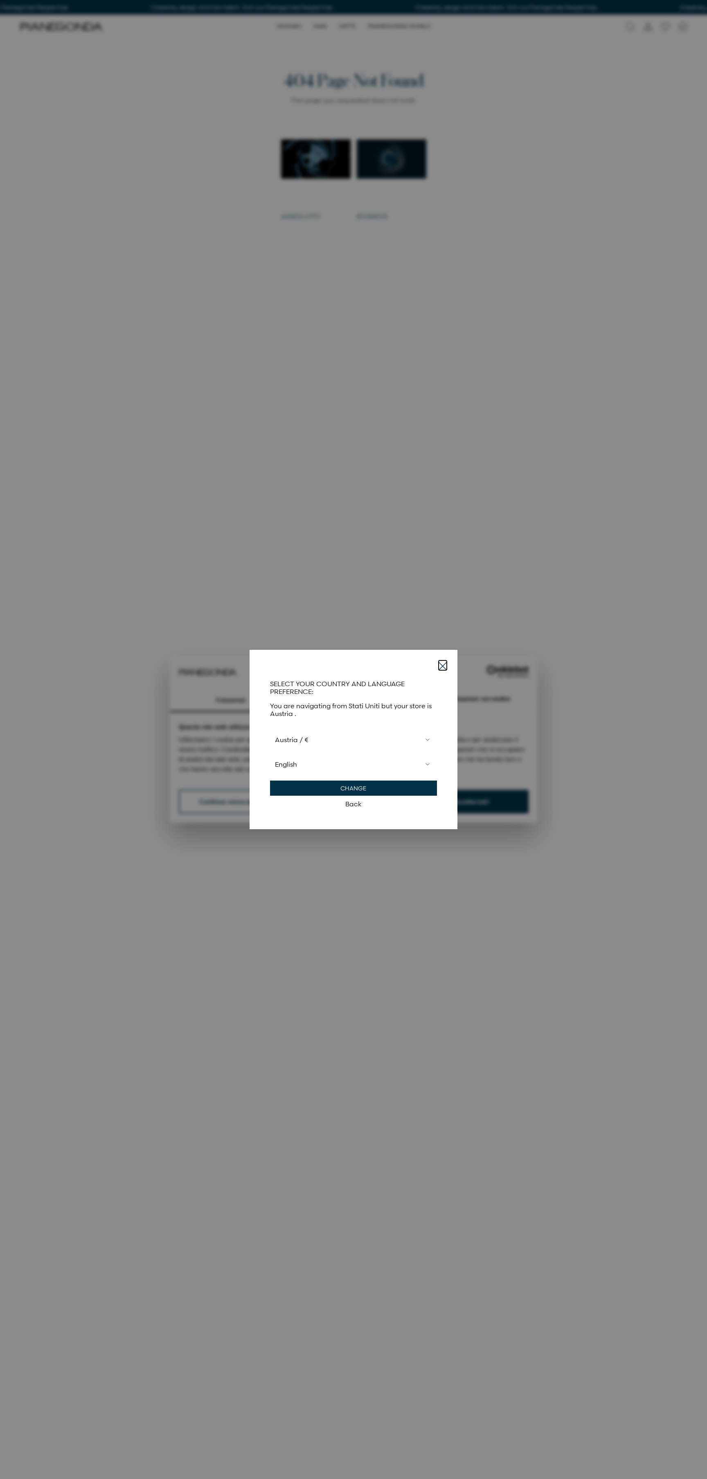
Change (353, 788)
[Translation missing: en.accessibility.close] (443, 665)
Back (353, 804)
